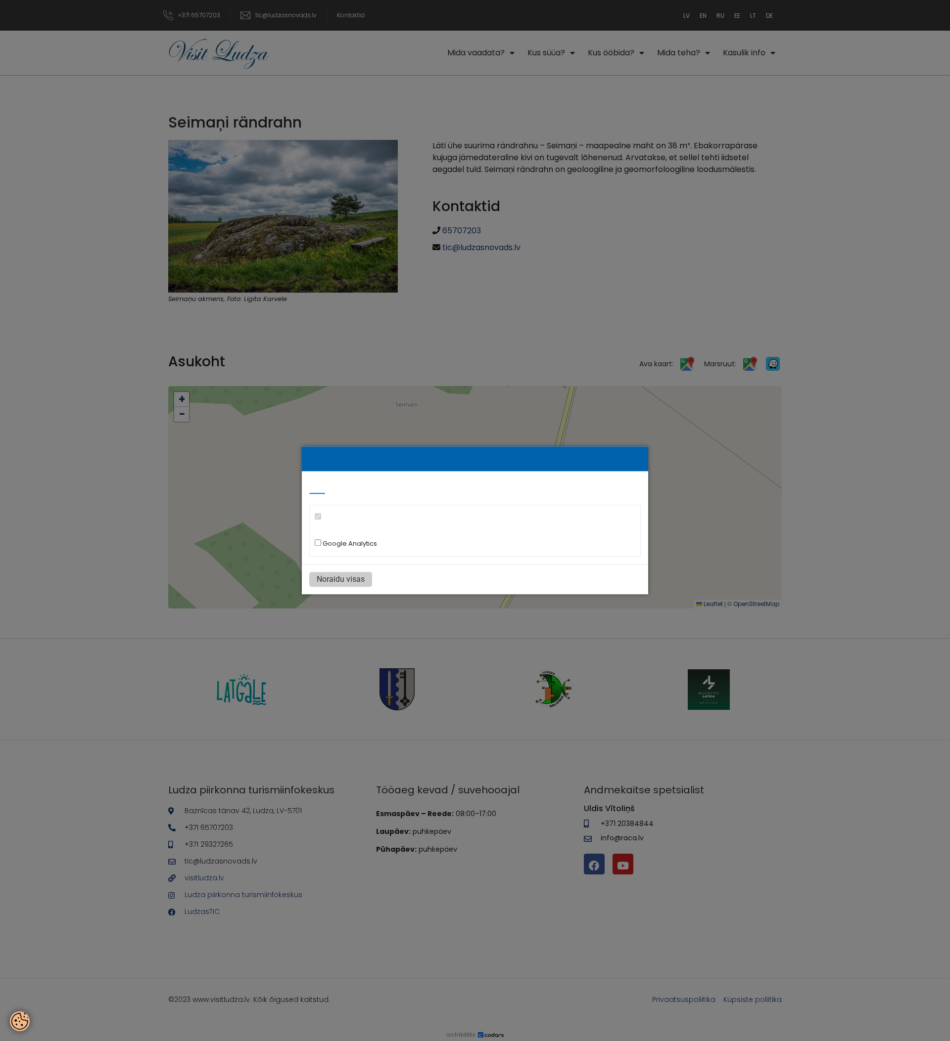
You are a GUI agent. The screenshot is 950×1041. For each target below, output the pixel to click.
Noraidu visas (341, 579)
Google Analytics (349, 544)
